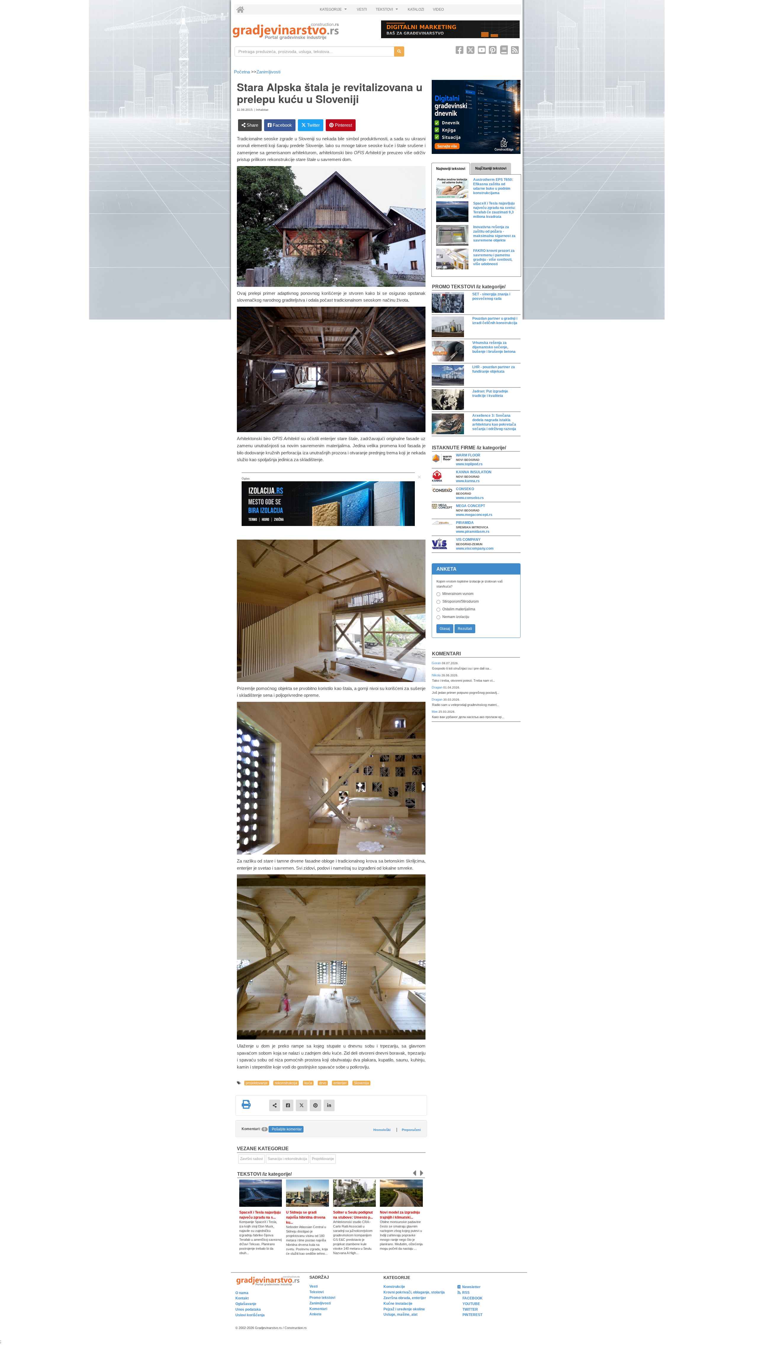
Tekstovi (316, 1292)
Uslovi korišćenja (250, 1315)
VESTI (362, 9)
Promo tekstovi (322, 1298)
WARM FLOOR (468, 455)
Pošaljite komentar (287, 1129)
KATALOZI (416, 9)
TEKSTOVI (387, 11)
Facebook (282, 125)
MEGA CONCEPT (470, 506)
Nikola (436, 675)
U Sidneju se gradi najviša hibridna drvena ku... (305, 1217)
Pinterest (343, 125)
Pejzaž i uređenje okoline (404, 1309)
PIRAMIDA (465, 523)
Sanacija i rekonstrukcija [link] (287, 1159)
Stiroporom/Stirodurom (460, 601)
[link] (303, 31)
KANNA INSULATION (474, 472)
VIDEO (438, 9)
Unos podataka (248, 1309)
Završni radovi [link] (251, 1159)
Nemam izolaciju (455, 617)
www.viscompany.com (475, 548)
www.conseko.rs (470, 498)
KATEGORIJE (334, 11)
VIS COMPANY (468, 540)
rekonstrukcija (286, 1083)
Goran (437, 663)
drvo (322, 1083)
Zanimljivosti (268, 71)
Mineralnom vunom (457, 594)
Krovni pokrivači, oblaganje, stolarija (414, 1292)
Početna (242, 71)
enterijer (340, 1083)
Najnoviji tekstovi (450, 169)
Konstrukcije (394, 1287)
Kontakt (242, 1298)
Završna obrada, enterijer (404, 1298)
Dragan (437, 687)
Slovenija (361, 1083)
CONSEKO (465, 489)
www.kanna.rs (468, 481)
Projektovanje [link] (323, 1159)
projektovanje (257, 1083)
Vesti (313, 1286)
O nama (241, 1293)
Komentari (446, 653)
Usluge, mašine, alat (400, 1314)
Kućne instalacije (397, 1303)
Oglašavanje (245, 1304)
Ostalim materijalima (458, 609)
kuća (308, 1083)
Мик (435, 711)
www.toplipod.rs (469, 464)
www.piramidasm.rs (472, 532)
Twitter (313, 125)
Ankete (315, 1314)
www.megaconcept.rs (474, 515)
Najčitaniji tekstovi (490, 168)
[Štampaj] (246, 1104)
